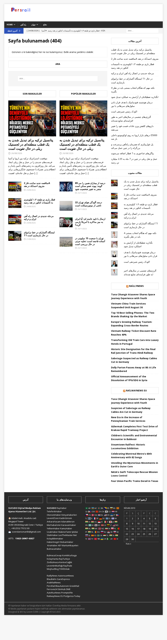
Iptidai (75, 531)
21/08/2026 (31, 239)
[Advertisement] (110, 12)
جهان (33, 24)
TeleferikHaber (54, 511)
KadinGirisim (65, 518)
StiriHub (62, 589)
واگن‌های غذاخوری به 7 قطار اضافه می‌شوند (132, 153)
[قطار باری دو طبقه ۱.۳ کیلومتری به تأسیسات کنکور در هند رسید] (14, 203)
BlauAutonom (62, 585)
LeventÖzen (53, 518)
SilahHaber (52, 535)
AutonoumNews (66, 575)
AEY (59, 545)
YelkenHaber (53, 528)
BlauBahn (51, 579)
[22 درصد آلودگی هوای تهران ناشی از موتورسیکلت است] (66, 206)
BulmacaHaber (54, 548)
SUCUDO (51, 508)
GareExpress (63, 579)
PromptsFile (67, 592)
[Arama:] (142, 30)
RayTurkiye (64, 558)
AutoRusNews (54, 592)
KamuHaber (66, 528)
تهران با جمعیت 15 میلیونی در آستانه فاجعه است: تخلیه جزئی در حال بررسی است (90, 241)
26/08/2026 (16, 153)
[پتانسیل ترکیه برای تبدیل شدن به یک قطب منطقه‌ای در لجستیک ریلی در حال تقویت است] (32, 118)
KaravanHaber (68, 525)
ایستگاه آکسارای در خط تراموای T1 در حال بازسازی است (39, 234)
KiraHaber (52, 545)
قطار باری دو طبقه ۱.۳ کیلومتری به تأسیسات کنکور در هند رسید (39, 201)
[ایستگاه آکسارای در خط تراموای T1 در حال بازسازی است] (14, 236)
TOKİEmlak (64, 568)
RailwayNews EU (136, 390)
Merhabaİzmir (54, 525)
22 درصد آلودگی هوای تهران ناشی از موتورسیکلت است (88, 204)
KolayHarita (52, 558)
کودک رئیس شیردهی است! (124, 111)
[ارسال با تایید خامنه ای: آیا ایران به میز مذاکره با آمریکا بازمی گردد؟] (66, 222)
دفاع (45, 24)
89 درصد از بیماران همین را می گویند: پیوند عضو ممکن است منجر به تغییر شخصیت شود (90, 185)
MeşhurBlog (53, 568)
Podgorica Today (72, 596)
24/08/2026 (31, 206)
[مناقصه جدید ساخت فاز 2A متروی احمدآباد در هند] (14, 186)
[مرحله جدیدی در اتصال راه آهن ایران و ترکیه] (14, 219)
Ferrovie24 (52, 589)
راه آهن (23, 24)
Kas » (128, 543)
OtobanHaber (66, 542)
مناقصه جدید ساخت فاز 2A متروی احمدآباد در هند (37, 184)
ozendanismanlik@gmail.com (26, 531)
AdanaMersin (68, 521)
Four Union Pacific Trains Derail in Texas (134, 481)
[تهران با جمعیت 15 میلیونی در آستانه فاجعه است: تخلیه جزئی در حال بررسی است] (66, 242)
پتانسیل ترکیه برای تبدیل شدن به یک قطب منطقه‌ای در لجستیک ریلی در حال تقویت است (30, 144)
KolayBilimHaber (55, 538)
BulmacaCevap (54, 555)
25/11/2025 (82, 193)
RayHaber (62, 508)
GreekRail (74, 585)
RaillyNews (136, 285)
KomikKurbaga (69, 555)
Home (10, 24)
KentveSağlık (65, 562)
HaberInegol (53, 542)
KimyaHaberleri (69, 514)
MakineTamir (64, 531)
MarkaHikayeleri (70, 545)
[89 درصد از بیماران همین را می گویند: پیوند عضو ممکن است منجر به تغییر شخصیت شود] (66, 186)
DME (68, 589)
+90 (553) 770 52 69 (20, 528)
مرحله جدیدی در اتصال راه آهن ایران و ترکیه (39, 217)
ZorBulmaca (53, 562)
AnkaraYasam (54, 521)
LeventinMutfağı (55, 565)
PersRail (51, 585)
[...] (35, 173)
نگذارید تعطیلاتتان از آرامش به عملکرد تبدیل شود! (134, 96)
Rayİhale (67, 565)
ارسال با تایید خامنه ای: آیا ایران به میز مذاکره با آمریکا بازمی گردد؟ (90, 221)
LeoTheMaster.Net (67, 535)
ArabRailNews (54, 582)
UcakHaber (52, 531)
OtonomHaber (54, 514)
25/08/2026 (31, 190)
